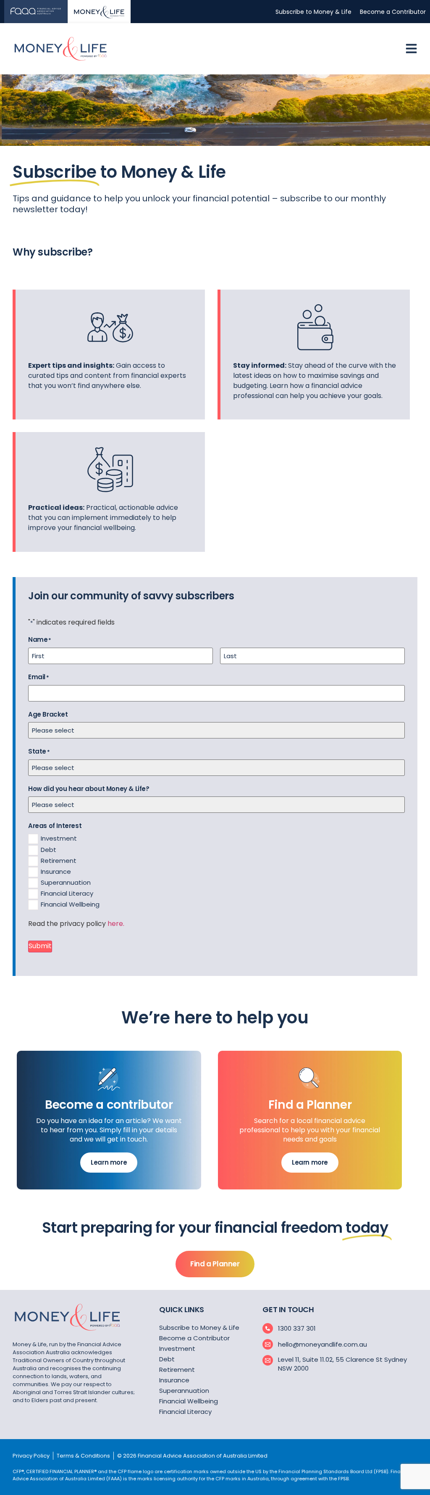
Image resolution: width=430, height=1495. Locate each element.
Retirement (58, 860)
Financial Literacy (67, 893)
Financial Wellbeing (70, 904)
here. (116, 923)
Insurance (56, 871)
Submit (40, 946)
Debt (48, 849)
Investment (59, 838)
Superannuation (66, 882)
